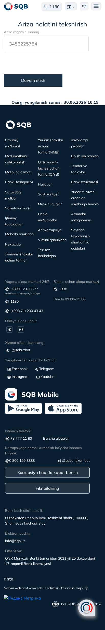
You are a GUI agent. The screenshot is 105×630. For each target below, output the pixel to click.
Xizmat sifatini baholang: (24, 343)
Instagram (20, 376)
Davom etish (33, 80)
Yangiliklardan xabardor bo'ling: (30, 360)
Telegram (46, 368)
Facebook (20, 368)
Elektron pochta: (18, 533)
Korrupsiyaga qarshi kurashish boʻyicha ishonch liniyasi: (43, 450)
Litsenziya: (13, 551)
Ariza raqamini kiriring (21, 32)
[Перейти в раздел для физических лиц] (16, 6)
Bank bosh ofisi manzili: (24, 511)
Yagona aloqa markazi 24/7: (27, 282)
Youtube (47, 376)
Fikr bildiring (47, 488)
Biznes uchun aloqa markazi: (77, 282)
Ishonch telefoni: (18, 431)
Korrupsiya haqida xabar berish (47, 472)
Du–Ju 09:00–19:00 (69, 299)
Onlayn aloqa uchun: (21, 321)
